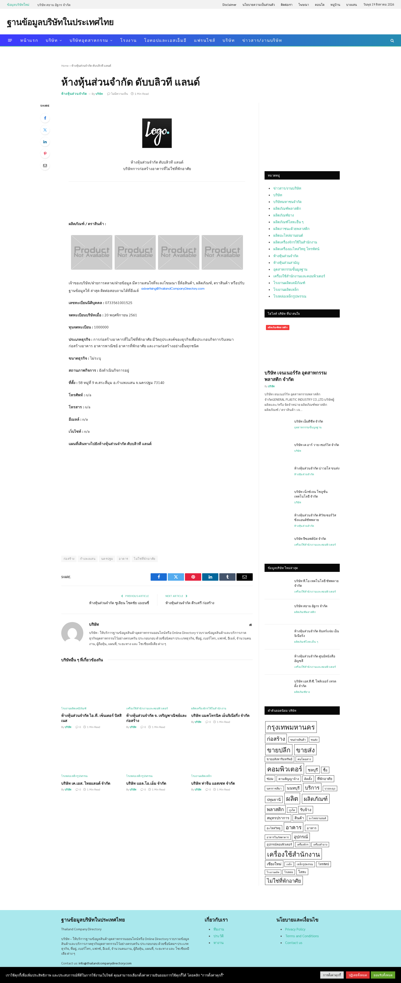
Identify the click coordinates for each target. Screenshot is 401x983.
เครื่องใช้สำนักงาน (293, 853)
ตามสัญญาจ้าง (288, 779)
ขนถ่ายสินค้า (298, 739)
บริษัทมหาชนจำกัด (287, 201)
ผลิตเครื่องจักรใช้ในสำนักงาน (208, 708)
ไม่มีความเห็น (119, 93)
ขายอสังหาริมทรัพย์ (279, 759)
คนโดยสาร (304, 759)
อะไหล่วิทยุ (273, 828)
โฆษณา (303, 5)
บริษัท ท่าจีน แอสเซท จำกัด (213, 783)
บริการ (312, 787)
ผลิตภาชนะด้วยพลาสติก (291, 228)
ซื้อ (325, 770)
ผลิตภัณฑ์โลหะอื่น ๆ (288, 222)
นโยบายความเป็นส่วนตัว (259, 5)
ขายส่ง (305, 750)
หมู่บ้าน (335, 5)
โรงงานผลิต (273, 872)
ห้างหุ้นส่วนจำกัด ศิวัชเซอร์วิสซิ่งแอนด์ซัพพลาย (315, 517)
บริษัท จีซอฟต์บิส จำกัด (310, 538)
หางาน (218, 942)
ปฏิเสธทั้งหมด (358, 975)
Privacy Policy (295, 929)
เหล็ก (289, 864)
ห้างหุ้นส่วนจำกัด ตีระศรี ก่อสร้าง (189, 602)
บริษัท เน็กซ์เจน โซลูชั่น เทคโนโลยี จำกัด (311, 493)
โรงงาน (128, 40)
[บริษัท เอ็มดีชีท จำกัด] (277, 427)
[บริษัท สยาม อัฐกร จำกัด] (277, 612)
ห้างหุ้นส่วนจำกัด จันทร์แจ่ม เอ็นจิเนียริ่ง (316, 633)
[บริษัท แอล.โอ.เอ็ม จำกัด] (157, 753)
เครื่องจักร (302, 844)
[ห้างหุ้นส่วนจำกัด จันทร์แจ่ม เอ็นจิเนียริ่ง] (277, 637)
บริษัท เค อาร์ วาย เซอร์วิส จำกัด (316, 444)
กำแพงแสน (87, 559)
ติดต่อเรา (286, 5)
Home (65, 65)
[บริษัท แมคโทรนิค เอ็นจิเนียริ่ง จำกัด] (222, 685)
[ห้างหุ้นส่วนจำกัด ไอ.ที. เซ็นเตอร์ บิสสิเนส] (92, 685)
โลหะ (302, 871)
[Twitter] (45, 129)
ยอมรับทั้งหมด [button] (383, 975)
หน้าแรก (29, 40)
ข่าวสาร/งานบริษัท (262, 40)
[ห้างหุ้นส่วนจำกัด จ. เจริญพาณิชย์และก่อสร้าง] (157, 685)
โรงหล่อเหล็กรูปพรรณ (74, 776)
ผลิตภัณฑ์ (316, 798)
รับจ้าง (305, 809)
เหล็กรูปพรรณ (305, 864)
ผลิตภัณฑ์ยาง (283, 215)
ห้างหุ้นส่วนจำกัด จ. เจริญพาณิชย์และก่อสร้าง (156, 718)
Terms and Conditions (302, 936)
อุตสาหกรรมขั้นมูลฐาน (290, 269)
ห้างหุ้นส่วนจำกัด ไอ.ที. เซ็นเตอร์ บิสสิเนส (91, 718)
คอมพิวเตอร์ (284, 768)
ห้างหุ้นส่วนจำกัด (74, 94)
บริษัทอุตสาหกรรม (89, 40)
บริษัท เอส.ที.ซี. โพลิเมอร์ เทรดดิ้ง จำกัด (315, 683)
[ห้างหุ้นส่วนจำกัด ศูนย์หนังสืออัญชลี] (277, 662)
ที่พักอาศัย (324, 778)
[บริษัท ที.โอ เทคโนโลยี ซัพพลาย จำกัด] (277, 587)
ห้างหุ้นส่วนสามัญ (286, 262)
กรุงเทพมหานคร (291, 726)
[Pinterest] (45, 153)
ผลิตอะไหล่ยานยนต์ (288, 235)
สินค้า (299, 817)
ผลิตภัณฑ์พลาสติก (287, 208)
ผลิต (292, 798)
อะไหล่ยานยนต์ (317, 818)
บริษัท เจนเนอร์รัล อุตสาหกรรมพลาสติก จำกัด (296, 376)
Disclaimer (229, 5)
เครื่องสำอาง (320, 844)
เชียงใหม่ (274, 863)
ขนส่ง (314, 739)
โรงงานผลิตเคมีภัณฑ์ (73, 708)
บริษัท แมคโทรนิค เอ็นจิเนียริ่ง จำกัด (220, 715)
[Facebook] (45, 118)
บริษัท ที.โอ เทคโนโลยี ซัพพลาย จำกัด (316, 583)
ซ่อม (270, 778)
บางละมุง (330, 788)
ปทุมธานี (274, 799)
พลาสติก (275, 809)
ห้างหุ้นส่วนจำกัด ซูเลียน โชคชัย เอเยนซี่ (119, 602)
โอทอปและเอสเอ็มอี (165, 40)
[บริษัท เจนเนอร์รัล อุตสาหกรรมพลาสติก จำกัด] (302, 345)
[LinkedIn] (45, 141)
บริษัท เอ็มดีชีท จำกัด (308, 421)
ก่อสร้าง (69, 559)
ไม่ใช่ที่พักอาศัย (144, 559)
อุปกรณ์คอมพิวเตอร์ (279, 844)
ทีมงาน (218, 929)
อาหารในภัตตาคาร (278, 837)
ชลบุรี (313, 769)
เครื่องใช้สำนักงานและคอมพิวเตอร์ (147, 708)
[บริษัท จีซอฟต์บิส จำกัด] (277, 544)
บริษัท (52, 40)
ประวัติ (218, 936)
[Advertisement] (309, 21)
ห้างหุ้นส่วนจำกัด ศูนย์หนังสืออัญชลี (314, 658)
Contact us (293, 942)
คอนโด (319, 5)
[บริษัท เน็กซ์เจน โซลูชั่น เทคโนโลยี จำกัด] (277, 497)
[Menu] (10, 40)
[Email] (45, 165)
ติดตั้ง (308, 779)
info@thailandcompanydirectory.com (105, 963)
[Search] (392, 40)
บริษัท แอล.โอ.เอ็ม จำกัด (146, 783)
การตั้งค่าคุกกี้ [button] (332, 975)
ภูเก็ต (292, 810)
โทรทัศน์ (323, 864)
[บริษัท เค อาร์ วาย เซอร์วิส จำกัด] (277, 450)
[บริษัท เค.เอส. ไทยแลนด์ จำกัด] (92, 753)
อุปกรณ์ (301, 836)
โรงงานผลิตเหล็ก (201, 776)
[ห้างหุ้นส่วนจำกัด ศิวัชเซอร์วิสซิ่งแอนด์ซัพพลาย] (277, 521)
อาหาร (312, 828)
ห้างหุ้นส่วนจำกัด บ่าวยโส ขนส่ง (317, 468)
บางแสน (351, 5)
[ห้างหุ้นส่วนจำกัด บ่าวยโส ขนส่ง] (277, 474)
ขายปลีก (279, 750)
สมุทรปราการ (278, 817)
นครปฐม (107, 559)
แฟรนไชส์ (204, 40)
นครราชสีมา (274, 788)
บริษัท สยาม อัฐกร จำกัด (54, 5)
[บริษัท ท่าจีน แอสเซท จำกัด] (222, 753)
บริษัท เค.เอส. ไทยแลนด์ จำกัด (85, 783)
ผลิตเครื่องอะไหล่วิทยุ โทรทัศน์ (296, 248)
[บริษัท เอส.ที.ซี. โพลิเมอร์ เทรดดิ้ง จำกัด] (277, 687)
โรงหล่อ (288, 872)
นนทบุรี (293, 787)
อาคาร (123, 559)
